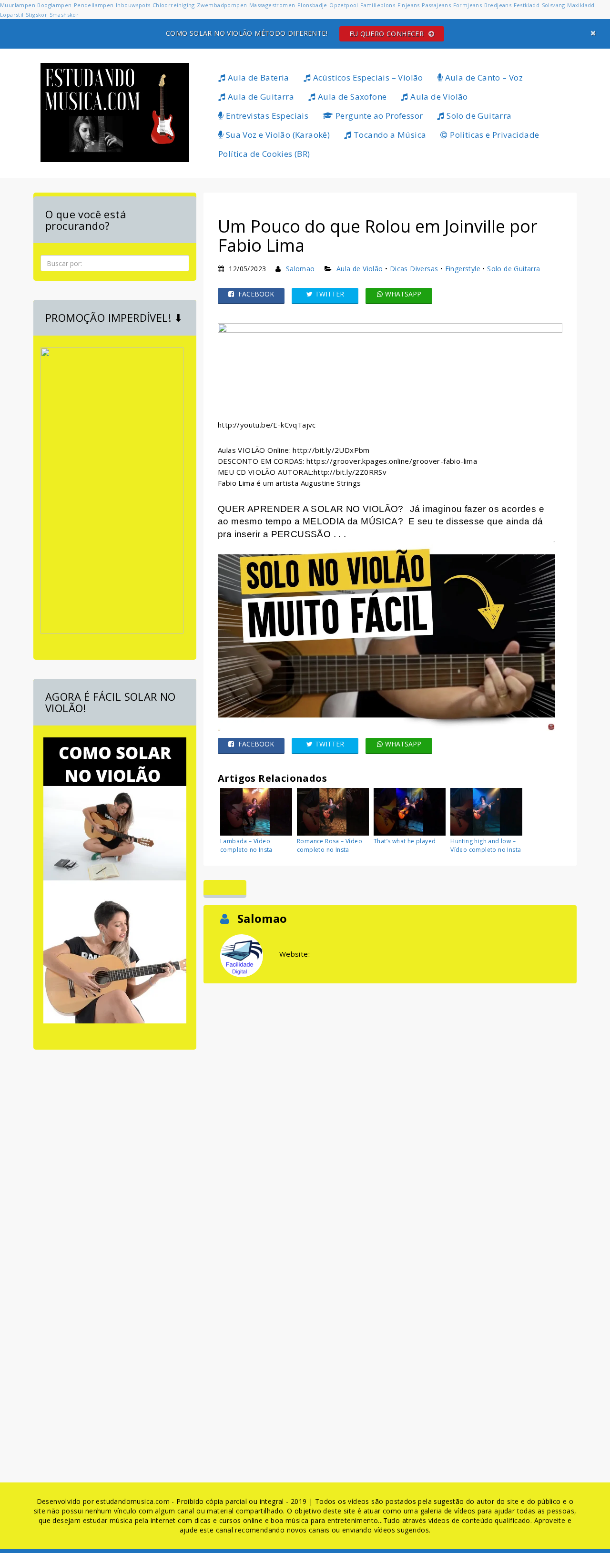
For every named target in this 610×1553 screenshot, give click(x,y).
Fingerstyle (462, 268)
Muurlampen (17, 5)
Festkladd (527, 5)
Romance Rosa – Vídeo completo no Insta (329, 845)
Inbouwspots (133, 5)
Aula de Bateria (257, 77)
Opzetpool (343, 5)
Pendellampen (94, 5)
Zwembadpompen (222, 5)
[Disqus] (390, 1105)
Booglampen (54, 5)
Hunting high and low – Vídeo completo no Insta (485, 845)
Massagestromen (272, 5)
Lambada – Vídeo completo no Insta (246, 845)
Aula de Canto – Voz (483, 77)
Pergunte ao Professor (378, 115)
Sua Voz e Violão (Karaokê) (277, 134)
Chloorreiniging (173, 5)
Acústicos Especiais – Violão (367, 77)
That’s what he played (405, 841)
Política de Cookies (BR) (264, 153)
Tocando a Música (389, 134)
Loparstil (12, 14)
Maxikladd (581, 5)
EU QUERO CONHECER (387, 33)
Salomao (300, 268)
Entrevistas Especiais (266, 115)
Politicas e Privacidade (493, 134)
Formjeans (467, 5)
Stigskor (36, 14)
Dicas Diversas (414, 268)
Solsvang (553, 5)
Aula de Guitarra (259, 96)
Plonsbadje (312, 5)
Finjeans (408, 5)
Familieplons (377, 5)
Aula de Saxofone (351, 96)
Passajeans (436, 5)
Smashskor (64, 14)
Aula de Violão (438, 96)
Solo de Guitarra (478, 115)
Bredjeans (498, 5)
